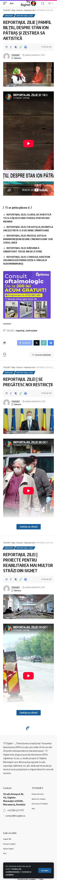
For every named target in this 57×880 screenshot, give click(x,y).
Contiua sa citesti (29, 526)
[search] (43, 3)
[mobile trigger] (6, 3)
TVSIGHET (15, 55)
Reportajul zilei (25, 16)
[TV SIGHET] (28, 3)
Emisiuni (9, 16)
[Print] (25, 47)
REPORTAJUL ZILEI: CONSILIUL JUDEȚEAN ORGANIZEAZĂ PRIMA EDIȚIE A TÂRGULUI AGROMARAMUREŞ (26, 260)
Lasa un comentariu (43, 355)
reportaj (20, 330)
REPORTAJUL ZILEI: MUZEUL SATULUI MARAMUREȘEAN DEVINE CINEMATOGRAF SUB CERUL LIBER (28, 239)
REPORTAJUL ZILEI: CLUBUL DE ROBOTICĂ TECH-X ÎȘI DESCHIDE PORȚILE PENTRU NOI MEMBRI (27, 218)
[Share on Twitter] (15, 47)
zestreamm (31, 330)
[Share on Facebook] (11, 47)
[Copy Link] (20, 47)
